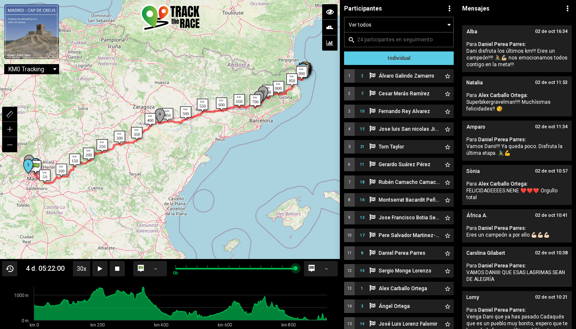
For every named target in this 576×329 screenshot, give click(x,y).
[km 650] (239, 101)
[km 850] (292, 80)
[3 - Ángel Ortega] (28, 166)
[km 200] (88, 154)
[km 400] (150, 120)
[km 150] (75, 160)
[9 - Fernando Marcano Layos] (160, 115)
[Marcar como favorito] (447, 76)
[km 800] (278, 87)
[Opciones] (449, 8)
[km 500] (185, 113)
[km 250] (102, 146)
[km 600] (221, 104)
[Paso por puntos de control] (329, 27)
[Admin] (567, 8)
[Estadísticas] (329, 43)
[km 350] (137, 133)
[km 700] (255, 101)
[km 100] (61, 170)
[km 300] (119, 137)
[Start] (35, 167)
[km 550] (202, 105)
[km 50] (45, 176)
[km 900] (301, 73)
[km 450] (167, 114)
